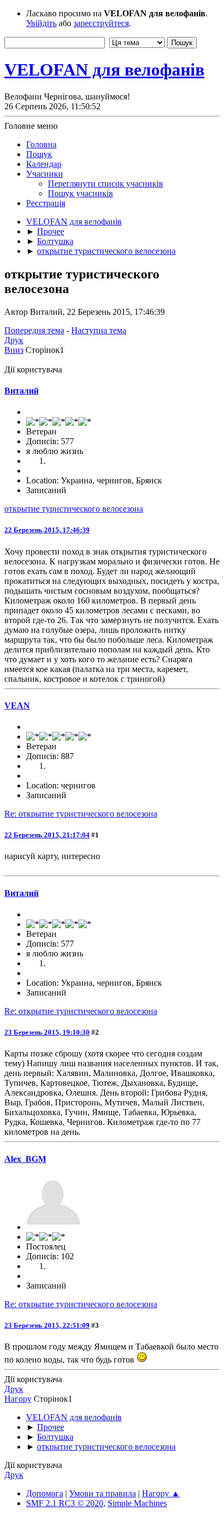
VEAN (17, 705)
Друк (13, 340)
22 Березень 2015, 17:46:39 (47, 530)
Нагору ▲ (161, 1493)
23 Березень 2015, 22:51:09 (47, 1325)
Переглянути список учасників (105, 183)
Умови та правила (102, 1493)
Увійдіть (41, 23)
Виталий (21, 390)
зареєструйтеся (101, 23)
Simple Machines (137, 1503)
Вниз (13, 350)
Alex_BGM (25, 1159)
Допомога (44, 1493)
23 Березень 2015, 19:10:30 (47, 1032)
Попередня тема (34, 330)
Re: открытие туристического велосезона (80, 813)
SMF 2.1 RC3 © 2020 (64, 1503)
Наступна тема (98, 330)
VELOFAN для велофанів (104, 69)
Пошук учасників (80, 193)
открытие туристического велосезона (73, 508)
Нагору (18, 1398)
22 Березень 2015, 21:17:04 (47, 835)
